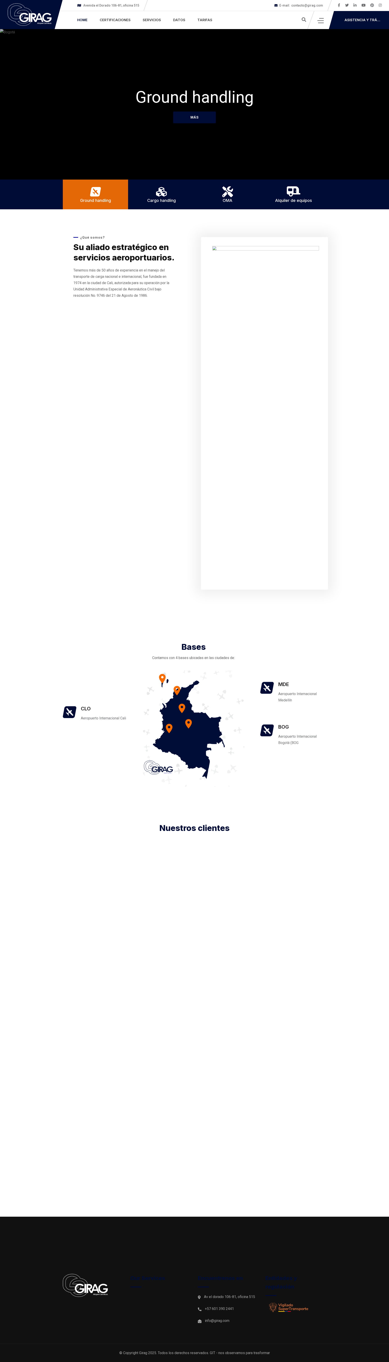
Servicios (152, 20)
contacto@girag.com (301, 5)
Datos (179, 20)
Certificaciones (115, 20)
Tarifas (204, 20)
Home (82, 20)
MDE (283, 684)
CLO (86, 709)
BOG (283, 727)
